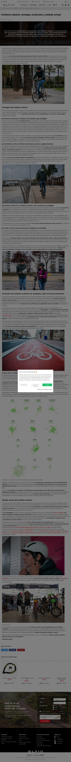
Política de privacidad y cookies (44, 389)
